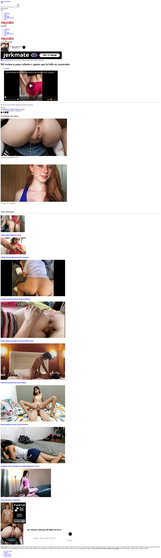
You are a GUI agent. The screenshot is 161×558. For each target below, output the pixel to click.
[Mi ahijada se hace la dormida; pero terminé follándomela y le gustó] (33, 463)
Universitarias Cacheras (7, 109)
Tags (5, 35)
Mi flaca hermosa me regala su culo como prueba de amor (17, 341)
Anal (5, 30)
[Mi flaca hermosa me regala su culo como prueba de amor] (33, 337)
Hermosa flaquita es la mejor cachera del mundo (14, 424)
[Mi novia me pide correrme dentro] (26, 496)
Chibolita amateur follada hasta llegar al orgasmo (15, 257)
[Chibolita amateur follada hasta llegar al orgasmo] (13, 254)
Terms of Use (7, 556)
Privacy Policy (8, 554)
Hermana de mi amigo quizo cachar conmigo (13, 382)
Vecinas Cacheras (19, 109)
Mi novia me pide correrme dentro (10, 500)
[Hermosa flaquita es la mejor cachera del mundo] (33, 421)
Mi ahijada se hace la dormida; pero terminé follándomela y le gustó (20, 466)
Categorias (7, 29)
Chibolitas (6, 32)
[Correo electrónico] (6, 113)
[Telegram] (4, 113)
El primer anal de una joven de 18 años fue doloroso (15, 299)
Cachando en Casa (9, 33)
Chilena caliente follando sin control (11, 235)
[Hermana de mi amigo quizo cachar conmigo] (33, 379)
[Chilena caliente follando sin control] (13, 231)
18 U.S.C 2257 (8, 551)
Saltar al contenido (5, 1)
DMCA (6, 553)
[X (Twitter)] (7, 113)
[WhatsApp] (2, 113)
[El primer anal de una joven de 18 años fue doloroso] (33, 295)
